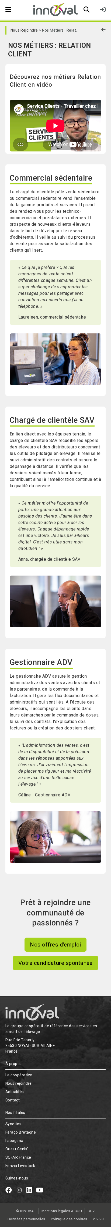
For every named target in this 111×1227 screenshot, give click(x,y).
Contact (12, 1100)
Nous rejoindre (18, 1083)
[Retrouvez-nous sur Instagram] (19, 1191)
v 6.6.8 (98, 1219)
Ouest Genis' (16, 1149)
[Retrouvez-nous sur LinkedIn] (29, 1191)
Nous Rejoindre (24, 30)
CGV (91, 1211)
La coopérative (18, 1075)
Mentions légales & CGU (61, 1211)
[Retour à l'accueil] (55, 9)
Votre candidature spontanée (55, 963)
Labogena (14, 1140)
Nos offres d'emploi (55, 944)
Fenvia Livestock (20, 1166)
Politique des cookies (69, 1219)
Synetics (13, 1124)
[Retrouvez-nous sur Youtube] (39, 1191)
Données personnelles (26, 1219)
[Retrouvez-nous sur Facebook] (8, 1191)
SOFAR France (18, 1157)
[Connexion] (103, 9)
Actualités (14, 1092)
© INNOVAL (26, 1211)
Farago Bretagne (20, 1132)
